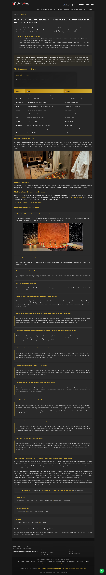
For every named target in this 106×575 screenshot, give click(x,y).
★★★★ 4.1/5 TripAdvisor (31, 551)
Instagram (70, 549)
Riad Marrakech (20, 511)
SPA (55, 9)
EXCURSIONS (74, 9)
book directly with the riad (25, 370)
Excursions (35, 522)
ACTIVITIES (66, 9)
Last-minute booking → (46, 554)
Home (16, 14)
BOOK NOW (82, 9)
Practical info (57, 500)
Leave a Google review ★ (74, 553)
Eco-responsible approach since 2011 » (75, 568)
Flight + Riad (43, 522)
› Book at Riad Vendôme (21, 202)
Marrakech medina (64, 353)
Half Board (30, 500)
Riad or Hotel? (39, 500)
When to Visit (48, 500)
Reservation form (27, 82)
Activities (18, 522)
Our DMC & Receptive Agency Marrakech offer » (51, 568)
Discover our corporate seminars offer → (53, 564)
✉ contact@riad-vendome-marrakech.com (51, 549)
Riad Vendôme (21, 529)
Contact (76, 5)
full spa (24, 197)
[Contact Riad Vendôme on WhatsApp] (102, 571)
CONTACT (90, 9)
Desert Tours (26, 522)
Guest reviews (66, 500)
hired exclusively (36, 388)
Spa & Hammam (38, 511)
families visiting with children (39, 532)
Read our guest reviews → (47, 552)
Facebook (70, 548)
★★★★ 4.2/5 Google (18, 551)
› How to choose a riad (35, 202)
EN (67, 4)
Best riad (29, 511)
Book (70, 5)
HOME (37, 9)
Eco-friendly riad (20, 500)
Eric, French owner (76, 197)
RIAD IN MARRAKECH (47, 9)
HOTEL (60, 9)
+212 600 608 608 (86, 5)
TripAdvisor (70, 551)
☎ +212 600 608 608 (46, 548)
